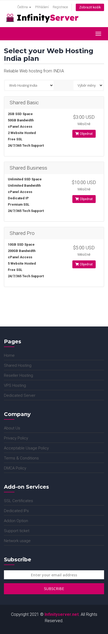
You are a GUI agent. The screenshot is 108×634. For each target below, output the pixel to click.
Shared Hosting (17, 365)
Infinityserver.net (62, 614)
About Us (12, 428)
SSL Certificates (18, 500)
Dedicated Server (19, 395)
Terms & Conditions (21, 458)
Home (9, 355)
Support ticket (16, 530)
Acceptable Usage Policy (26, 448)
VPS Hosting (15, 385)
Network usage (17, 540)
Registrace (60, 7)
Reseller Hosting (18, 375)
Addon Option (16, 520)
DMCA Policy (15, 468)
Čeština (23, 7)
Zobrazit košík (90, 7)
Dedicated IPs (16, 510)
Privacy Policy (16, 438)
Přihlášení (42, 7)
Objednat (86, 134)
